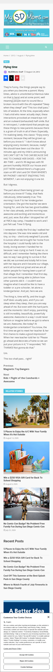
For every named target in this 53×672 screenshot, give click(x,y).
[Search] (46, 47)
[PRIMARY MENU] (7, 47)
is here (15, 97)
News (6, 62)
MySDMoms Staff (15, 72)
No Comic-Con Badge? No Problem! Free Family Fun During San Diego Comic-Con (26, 504)
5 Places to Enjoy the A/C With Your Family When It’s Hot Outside (26, 411)
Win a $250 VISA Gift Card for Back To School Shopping (26, 458)
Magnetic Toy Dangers (16, 367)
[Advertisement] (26, 32)
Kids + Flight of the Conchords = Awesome (21, 378)
